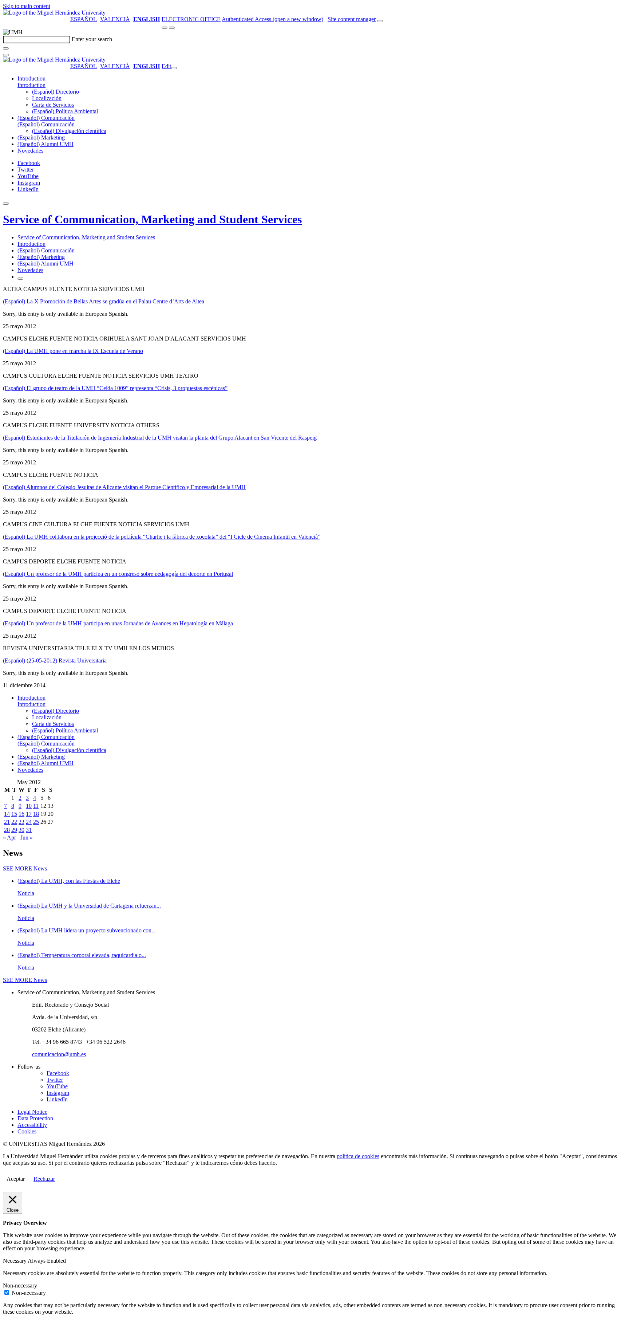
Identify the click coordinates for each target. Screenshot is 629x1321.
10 (29, 806)
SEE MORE (25, 868)
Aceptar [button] (16, 1179)
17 (29, 814)
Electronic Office (191, 19)
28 (7, 830)
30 (21, 830)
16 (21, 814)
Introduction (31, 78)
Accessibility (32, 1125)
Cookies (26, 1131)
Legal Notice (32, 1112)
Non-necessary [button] (20, 1285)
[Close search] (6, 55)
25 (36, 822)
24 (29, 822)
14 (7, 814)
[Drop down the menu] (172, 28)
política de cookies (358, 1156)
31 (29, 830)
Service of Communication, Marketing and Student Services (152, 219)
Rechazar (44, 1179)
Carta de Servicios (53, 105)
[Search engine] (380, 21)
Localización (47, 98)
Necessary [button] (15, 1261)
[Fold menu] (174, 68)
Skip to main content (26, 6)
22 (14, 822)
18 (36, 814)
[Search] (6, 48)
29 (14, 830)
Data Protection (35, 1118)
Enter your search (92, 39)
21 (7, 822)
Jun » (26, 837)
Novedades (30, 151)
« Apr (9, 837)
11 (36, 806)
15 (14, 814)
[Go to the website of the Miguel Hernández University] (54, 12)
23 (21, 822)
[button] (31, 85)
